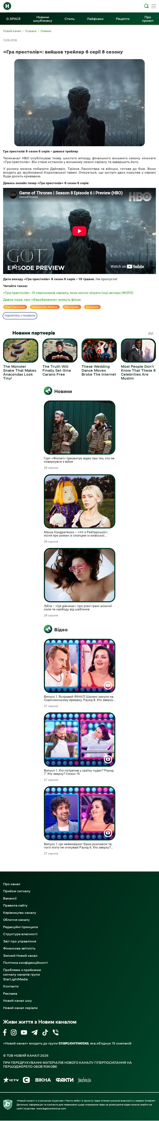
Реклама (10, 993)
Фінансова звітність (19, 948)
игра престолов (15, 307)
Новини (63, 391)
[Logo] (7, 6)
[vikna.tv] (43, 1080)
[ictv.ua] (11, 1080)
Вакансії (10, 898)
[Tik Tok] (45, 1033)
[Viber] (56, 1033)
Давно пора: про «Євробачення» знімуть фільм (42, 299)
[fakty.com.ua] (64, 1080)
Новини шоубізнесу (42, 18)
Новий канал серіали (20, 1007)
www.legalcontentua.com (51, 1108)
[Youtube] (24, 1033)
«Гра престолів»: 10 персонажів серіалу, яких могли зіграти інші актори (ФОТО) (68, 292)
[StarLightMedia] (73, 1043)
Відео (61, 629)
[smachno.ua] (84, 1080)
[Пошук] (146, 6)
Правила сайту (15, 905)
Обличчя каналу (16, 919)
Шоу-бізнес (72, 307)
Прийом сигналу (16, 891)
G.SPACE (13, 18)
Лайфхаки (95, 18)
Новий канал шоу (17, 1000)
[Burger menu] (153, 6)
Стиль (70, 18)
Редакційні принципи (20, 927)
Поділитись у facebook (20, 316)
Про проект (148, 18)
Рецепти (123, 18)
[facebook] (5, 1033)
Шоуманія (92, 307)
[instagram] (14, 1033)
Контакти (11, 986)
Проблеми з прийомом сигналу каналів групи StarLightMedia (22, 974)
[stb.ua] (26, 1080)
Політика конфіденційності (25, 962)
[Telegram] (34, 1033)
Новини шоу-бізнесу (45, 307)
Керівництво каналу (19, 912)
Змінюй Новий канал (20, 955)
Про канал (11, 884)
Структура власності (20, 934)
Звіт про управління (19, 941)
